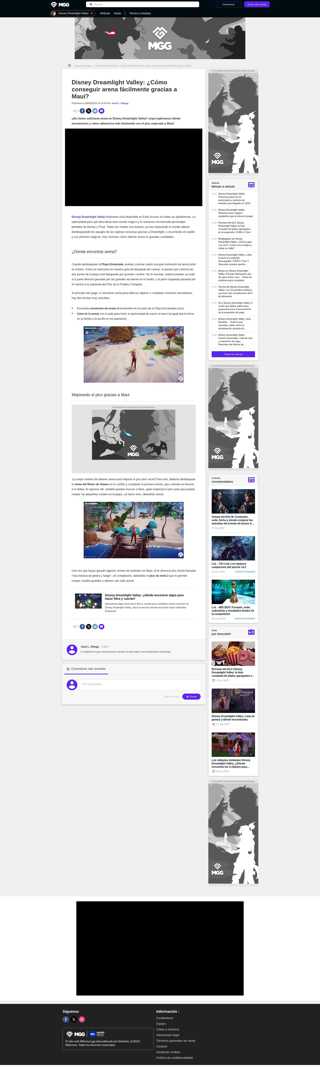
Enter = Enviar (171, 696)
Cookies (161, 1046)
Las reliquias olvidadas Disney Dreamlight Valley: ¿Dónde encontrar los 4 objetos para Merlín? (231, 764)
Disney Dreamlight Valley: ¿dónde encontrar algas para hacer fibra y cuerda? (144, 597)
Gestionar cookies (168, 1052)
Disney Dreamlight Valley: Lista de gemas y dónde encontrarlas (233, 718)
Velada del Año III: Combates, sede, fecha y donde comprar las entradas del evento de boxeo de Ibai (232, 520)
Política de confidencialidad (174, 1057)
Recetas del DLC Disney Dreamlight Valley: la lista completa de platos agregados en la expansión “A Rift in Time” (234, 227)
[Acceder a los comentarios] (101, 111)
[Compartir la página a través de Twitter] (88, 111)
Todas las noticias (233, 354)
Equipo (161, 1023)
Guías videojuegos (83, 66)
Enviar (193, 696)
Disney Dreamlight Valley (106, 66)
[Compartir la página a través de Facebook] (82, 111)
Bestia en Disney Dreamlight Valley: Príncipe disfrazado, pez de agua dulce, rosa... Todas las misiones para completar (235, 275)
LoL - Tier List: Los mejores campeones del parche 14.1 (229, 565)
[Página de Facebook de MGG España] (66, 1019)
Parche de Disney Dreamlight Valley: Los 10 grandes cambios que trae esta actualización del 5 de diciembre (235, 291)
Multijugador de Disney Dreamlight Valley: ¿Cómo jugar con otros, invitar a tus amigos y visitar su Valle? (235, 243)
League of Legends (245, 572)
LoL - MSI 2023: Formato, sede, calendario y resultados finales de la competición (233, 610)
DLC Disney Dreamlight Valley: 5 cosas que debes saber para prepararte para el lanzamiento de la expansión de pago (235, 307)
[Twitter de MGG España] (74, 1019)
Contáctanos (164, 1018)
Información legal (167, 1035)
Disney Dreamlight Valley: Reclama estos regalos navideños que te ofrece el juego (235, 212)
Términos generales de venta (175, 1040)
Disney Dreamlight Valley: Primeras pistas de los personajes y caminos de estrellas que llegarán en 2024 (234, 198)
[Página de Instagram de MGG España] (82, 1019)
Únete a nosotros (167, 1029)
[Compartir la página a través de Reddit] (95, 111)
